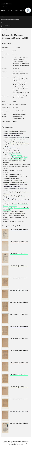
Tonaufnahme (15, 211)
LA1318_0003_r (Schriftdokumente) (19, 278)
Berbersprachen (8, 202)
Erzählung (26, 137)
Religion (21, 139)
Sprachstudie (16, 186)
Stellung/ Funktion (18, 170)
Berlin (25, 156)
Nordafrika (6, 162)
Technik (9, 211)
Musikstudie (16, 178)
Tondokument (23, 176)
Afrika (24, 158)
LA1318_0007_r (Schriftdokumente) (19, 374)
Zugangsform (24, 196)
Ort (10, 153)
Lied (12, 135)
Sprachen (11, 200)
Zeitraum (11, 221)
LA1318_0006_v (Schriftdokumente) (19, 362)
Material (11, 149)
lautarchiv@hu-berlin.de (16, 441)
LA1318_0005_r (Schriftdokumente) (19, 326)
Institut (10, 145)
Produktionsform (7, 178)
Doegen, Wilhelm (25, 164)
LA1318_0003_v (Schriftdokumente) (19, 290)
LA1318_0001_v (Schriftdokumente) (19, 241)
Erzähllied (17, 135)
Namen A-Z (17, 164)
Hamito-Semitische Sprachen (22, 200)
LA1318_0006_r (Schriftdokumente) (19, 350)
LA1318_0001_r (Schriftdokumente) (19, 229)
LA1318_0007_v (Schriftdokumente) (19, 387)
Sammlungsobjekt (14, 176)
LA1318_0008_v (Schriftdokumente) (19, 411)
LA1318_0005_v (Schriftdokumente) (19, 338)
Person (11, 164)
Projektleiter (6, 172)
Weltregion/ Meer (17, 158)
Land (13, 153)
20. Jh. (19, 221)
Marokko (18, 153)
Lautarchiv (4, 6)
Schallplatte (6, 190)
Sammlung (12, 174)
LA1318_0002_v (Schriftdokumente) (19, 266)
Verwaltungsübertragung (9, 198)
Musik (21, 133)
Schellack (17, 149)
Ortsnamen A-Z (19, 156)
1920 (23, 221)
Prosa (20, 137)
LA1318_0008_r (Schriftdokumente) (19, 399)
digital (21, 211)
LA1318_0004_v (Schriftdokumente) (19, 314)
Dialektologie (22, 131)
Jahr (16, 221)
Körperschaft (13, 143)
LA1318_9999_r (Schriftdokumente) (19, 423)
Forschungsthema (14, 131)
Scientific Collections (6, 4)
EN (1, 26)
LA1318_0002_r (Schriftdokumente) (19, 253)
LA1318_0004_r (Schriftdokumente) (19, 302)
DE (3, 26)
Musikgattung (6, 135)
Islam (26, 139)
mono (23, 213)
